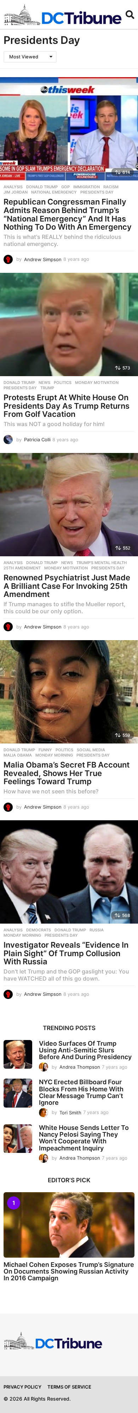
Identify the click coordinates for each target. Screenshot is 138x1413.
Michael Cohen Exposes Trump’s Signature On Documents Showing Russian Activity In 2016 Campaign (69, 1271)
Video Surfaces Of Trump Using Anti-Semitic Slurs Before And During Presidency (85, 1050)
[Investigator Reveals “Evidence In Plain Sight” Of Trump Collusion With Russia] (69, 872)
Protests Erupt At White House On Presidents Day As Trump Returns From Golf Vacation (67, 406)
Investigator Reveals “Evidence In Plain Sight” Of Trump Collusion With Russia (66, 953)
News (44, 382)
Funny (45, 750)
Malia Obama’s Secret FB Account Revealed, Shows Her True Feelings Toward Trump (67, 773)
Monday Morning (54, 755)
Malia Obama (18, 755)
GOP (65, 187)
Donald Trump (42, 187)
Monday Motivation (97, 382)
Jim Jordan (16, 192)
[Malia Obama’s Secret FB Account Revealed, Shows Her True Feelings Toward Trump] (69, 692)
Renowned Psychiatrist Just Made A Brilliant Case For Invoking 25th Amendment (67, 586)
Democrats (38, 930)
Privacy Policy (22, 1387)
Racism (111, 187)
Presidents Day (97, 192)
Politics (62, 382)
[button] (130, 14)
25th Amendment (22, 568)
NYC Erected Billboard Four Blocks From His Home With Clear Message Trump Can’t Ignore (81, 1092)
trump (47, 388)
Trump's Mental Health (101, 563)
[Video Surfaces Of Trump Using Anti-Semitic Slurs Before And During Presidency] (18, 1054)
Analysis (13, 187)
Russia (97, 930)
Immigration (86, 187)
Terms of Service (69, 1387)
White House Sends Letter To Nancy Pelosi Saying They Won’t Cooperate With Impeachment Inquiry (84, 1138)
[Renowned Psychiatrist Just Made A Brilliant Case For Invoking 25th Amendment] (69, 505)
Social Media (91, 750)
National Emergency (54, 192)
